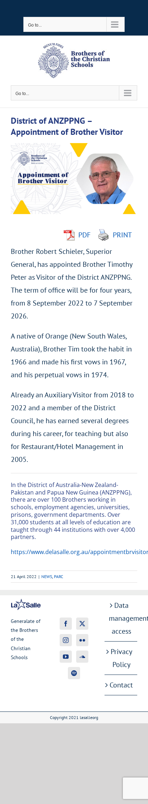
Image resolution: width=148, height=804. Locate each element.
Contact (121, 685)
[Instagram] (66, 640)
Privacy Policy (121, 658)
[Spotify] (74, 673)
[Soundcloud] (82, 657)
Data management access (121, 618)
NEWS (46, 576)
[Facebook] (66, 624)
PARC (58, 576)
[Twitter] (82, 624)
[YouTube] (66, 657)
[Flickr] (82, 640)
